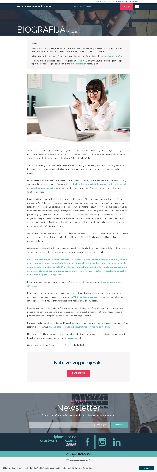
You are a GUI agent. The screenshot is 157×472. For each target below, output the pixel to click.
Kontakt (134, 2)
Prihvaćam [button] (146, 468)
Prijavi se (119, 425)
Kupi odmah (78, 373)
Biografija (118, 2)
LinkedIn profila (114, 56)
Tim (126, 2)
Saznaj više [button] (87, 468)
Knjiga (127, 7)
